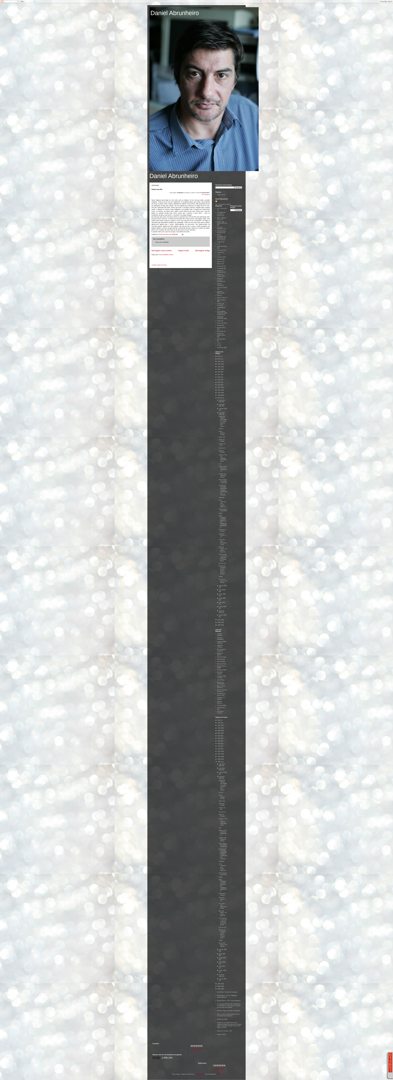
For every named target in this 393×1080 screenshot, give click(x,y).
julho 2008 (222, 590)
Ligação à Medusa (220, 292)
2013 (219, 385)
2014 (219, 382)
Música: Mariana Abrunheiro (222, 690)
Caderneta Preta (222, 246)
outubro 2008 (223, 408)
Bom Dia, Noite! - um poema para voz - (223, 549)
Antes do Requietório (220, 228)
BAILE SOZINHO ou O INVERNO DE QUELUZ (221, 237)
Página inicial (183, 251)
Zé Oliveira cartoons (220, 712)
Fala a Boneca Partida (222, 433)
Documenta (220, 266)
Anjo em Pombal (222, 451)
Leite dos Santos (222, 287)
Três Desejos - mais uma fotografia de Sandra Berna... (223, 557)
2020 (219, 367)
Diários (219, 264)
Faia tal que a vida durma (223, 510)
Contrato (219, 252)
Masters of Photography (221, 683)
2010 (219, 392)
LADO (220, 513)
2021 (219, 364)
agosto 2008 (222, 585)
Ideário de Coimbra (220, 275)
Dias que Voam (221, 664)
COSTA (221, 428)
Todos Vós (222, 437)
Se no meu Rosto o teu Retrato (223, 580)
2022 (219, 361)
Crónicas (219, 257)
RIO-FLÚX (220, 331)
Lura (220, 464)
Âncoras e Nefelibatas (220, 638)
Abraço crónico (221, 1034)
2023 (219, 359)
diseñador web (196, 1050)
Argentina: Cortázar (220, 646)
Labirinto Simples (219, 284)
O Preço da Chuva (220, 304)
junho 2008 (222, 594)
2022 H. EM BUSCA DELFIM (222, 222)
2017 (219, 374)
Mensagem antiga (202, 251)
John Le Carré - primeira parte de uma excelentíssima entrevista (228, 1015)
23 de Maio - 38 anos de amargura (227, 992)
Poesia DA (220, 323)
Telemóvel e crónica (222, 530)
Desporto (219, 261)
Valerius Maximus (219, 702)
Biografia (219, 242)
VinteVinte (220, 347)
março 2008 (222, 606)
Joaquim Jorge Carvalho (221, 676)
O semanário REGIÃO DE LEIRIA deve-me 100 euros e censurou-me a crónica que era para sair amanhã (229, 1005)
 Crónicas (222, 208)
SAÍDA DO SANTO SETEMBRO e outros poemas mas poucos (223, 421)
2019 (219, 369)
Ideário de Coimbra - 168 (224, 1031)
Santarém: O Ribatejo (221, 698)
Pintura (219, 321)
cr (217, 255)
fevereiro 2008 (221, 611)
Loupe (390, 1075)
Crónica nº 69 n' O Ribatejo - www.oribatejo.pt (223, 458)
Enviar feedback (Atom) (166, 254)
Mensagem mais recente (161, 251)
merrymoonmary (199, 1074)
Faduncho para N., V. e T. (223, 535)
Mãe (218, 295)
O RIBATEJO (221, 307)
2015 (219, 379)
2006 (219, 622)
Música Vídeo (221, 300)
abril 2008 (222, 602)
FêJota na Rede (221, 670)
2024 (219, 356)
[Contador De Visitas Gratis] (196, 1047)
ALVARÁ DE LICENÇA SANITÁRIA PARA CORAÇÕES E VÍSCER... (223, 490)
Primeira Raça (221, 327)
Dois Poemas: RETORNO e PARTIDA (223, 481)
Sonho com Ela (222, 444)
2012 (219, 387)
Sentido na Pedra (222, 1019)
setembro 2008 (222, 413)
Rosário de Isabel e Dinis (221, 214)
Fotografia (220, 268)
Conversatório (221, 661)
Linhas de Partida (221, 440)
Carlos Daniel (221, 659)
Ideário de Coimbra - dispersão (220, 280)
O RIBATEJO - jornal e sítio (221, 694)
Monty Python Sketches (221, 686)
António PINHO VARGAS (221, 642)
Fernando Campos (220, 673)
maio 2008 (222, 598)
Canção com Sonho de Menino (222, 475)
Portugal (219, 325)
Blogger (219, 1074)
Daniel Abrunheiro (174, 13)
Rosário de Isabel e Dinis (221, 334)
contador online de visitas (159, 265)
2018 (219, 372)
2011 (219, 390)
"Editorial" (222, 497)
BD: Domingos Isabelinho (221, 650)
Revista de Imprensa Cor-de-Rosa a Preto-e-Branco (222, 570)
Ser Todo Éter (221, 339)
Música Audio (221, 297)
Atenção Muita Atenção (221, 231)
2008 (219, 398)
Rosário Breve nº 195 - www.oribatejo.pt (229, 1000)
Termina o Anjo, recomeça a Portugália (228, 1010)
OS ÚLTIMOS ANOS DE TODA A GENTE (222, 313)
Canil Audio (220, 250)
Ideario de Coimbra (220, 271)
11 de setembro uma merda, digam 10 (222, 503)
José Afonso (220, 680)
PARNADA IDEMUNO (220, 317)
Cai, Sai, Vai (222, 563)
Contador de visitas (196, 1048)
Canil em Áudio (221, 657)
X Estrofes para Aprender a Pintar (223, 542)
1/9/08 (220, 576)
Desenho (219, 259)
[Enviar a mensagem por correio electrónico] (182, 234)
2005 (219, 625)
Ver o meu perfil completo (223, 204)
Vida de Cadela (221, 705)
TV (218, 345)
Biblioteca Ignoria (220, 654)
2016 (219, 377)
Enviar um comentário (162, 242)
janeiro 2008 (222, 615)
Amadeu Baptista (219, 634)
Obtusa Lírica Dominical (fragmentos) (223, 469)
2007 (219, 620)
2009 (219, 395)
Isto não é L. (222, 448)
